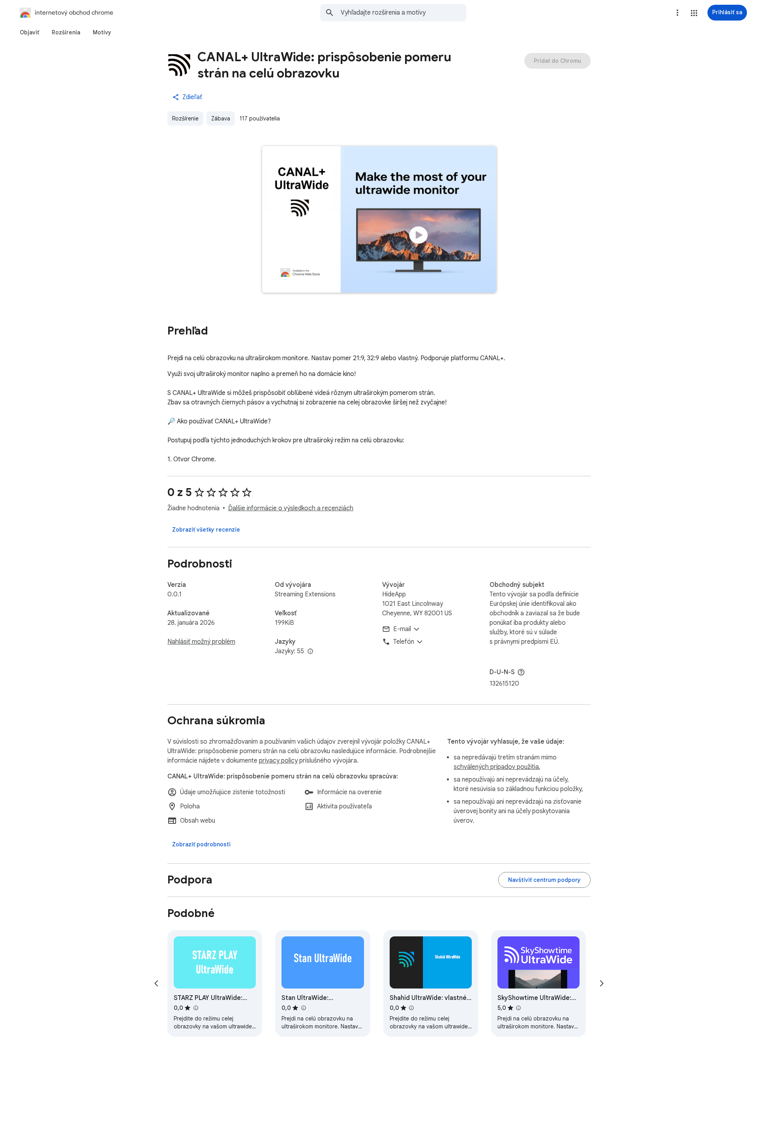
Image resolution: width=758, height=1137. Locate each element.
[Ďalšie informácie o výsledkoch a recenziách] (521, 672)
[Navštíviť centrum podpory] (544, 879)
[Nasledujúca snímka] (602, 983)
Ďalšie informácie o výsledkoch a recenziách (290, 508)
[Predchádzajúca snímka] (156, 983)
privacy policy (278, 761)
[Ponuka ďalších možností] (677, 13)
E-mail (402, 629)
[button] (694, 13)
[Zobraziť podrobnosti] (201, 844)
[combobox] (403, 12)
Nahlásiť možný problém (201, 642)
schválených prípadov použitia (496, 767)
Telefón (403, 642)
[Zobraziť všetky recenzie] (206, 529)
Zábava (220, 118)
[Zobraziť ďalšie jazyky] (310, 651)
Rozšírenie (185, 118)
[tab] (29, 32)
